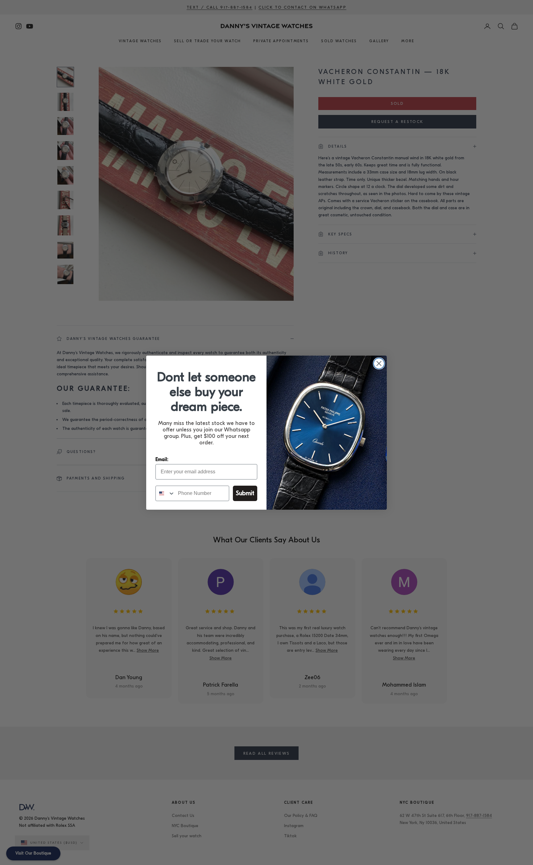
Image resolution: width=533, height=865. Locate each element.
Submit (245, 493)
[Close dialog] (379, 363)
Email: (161, 459)
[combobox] (165, 493)
